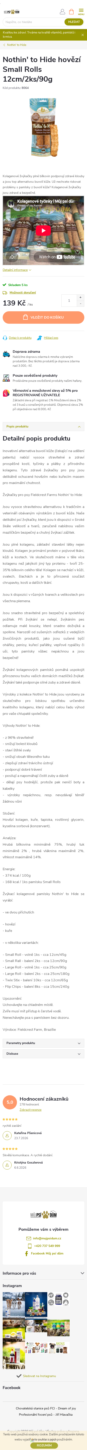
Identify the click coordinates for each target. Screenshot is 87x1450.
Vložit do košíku (47, 317)
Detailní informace (15, 270)
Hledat (74, 22)
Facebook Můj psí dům (47, 1253)
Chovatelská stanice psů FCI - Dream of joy (46, 1408)
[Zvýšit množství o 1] (80, 298)
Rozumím (44, 1445)
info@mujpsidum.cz (47, 1238)
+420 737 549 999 (47, 1246)
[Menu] (81, 11)
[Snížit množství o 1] (80, 304)
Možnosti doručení (23, 292)
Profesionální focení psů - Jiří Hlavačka (45, 1415)
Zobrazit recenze (30, 1110)
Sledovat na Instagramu (39, 1376)
